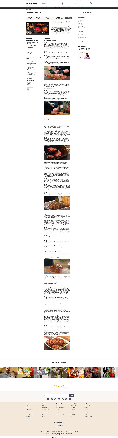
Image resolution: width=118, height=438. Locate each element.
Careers (57, 409)
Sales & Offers (87, 405)
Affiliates (57, 411)
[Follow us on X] (52, 399)
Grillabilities (80, 38)
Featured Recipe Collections (83, 27)
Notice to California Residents (31, 414)
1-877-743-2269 (83, 57)
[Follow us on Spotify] (70, 399)
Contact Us (28, 405)
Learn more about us (58, 363)
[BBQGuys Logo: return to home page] (33, 4)
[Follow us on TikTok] (66, 399)
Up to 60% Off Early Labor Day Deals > (59, 7)
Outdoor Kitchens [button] (39, 6)
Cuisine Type (80, 26)
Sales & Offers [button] (88, 6)
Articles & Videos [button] (81, 6)
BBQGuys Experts (81, 34)
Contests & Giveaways (88, 416)
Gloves (28, 89)
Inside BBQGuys (81, 43)
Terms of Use (28, 412)
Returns (27, 411)
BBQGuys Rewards (45, 412)
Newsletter (44, 416)
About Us (57, 405)
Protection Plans (45, 411)
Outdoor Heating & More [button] (57, 6)
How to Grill (73, 412)
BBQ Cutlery (29, 84)
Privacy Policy (42, 431)
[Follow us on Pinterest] (63, 399)
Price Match (44, 407)
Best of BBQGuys (81, 31)
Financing (44, 405)
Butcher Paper (29, 90)
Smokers (28, 83)
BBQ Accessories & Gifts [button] (67, 6)
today (86, 54)
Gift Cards (86, 412)
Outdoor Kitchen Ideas (82, 37)
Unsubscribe (28, 418)
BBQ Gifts (86, 414)
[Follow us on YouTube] (55, 399)
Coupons (86, 411)
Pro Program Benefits (46, 414)
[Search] (58, 3)
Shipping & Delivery (29, 409)
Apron (28, 88)
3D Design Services (45, 409)
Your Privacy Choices (59, 431)
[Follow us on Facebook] (48, 399)
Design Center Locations (60, 407)
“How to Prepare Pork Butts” (55, 46)
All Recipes (82, 17)
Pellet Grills (29, 82)
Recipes (30, 9)
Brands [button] (75, 6)
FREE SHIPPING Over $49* (30, 0)
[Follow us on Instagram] (59, 399)
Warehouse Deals (87, 409)
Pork (33, 9)
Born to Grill (73, 414)
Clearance (86, 407)
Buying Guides (80, 35)
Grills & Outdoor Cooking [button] (30, 6)
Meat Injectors (29, 85)
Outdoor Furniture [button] (48, 6)
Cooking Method (81, 24)
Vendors (57, 412)
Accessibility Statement (51, 431)
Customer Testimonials (60, 414)
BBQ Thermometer (30, 87)
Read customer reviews (59, 389)
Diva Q (28, 14)
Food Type (80, 21)
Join (72, 395)
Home (27, 9)
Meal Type (80, 23)
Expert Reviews (81, 33)
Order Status (28, 407)
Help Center (28, 416)
